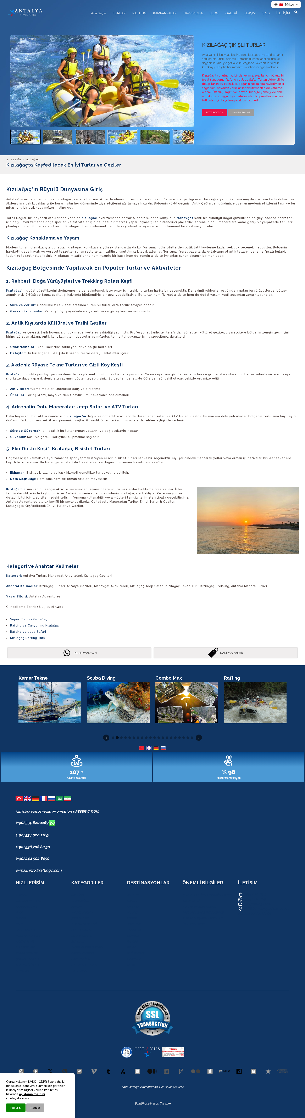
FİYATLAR (22, 970)
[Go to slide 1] (113, 737)
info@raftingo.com (257, 904)
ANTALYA (133, 895)
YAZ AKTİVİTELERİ (28, 964)
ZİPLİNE (76, 906)
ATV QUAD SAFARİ (83, 924)
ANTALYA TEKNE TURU (87, 947)
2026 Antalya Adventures (139, 1087)
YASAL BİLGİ (190, 901)
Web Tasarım (161, 1103)
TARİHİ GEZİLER (26, 953)
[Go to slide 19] (188, 737)
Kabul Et (15, 1107)
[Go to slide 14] (167, 737)
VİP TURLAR (79, 970)
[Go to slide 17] (179, 737)
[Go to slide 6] (134, 737)
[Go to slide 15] (171, 737)
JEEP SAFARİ (79, 918)
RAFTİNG (77, 895)
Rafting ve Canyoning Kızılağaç (35, 625)
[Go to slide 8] (142, 737)
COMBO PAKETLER (28, 901)
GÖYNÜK (133, 935)
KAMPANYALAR (26, 906)
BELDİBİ (132, 941)
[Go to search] (296, 12)
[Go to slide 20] (192, 737)
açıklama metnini (32, 1094)
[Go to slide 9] (146, 737)
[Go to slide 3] (121, 737)
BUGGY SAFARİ (81, 930)
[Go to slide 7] (138, 737)
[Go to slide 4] (125, 737)
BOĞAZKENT (135, 953)
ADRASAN (133, 924)
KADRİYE (133, 906)
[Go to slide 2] (117, 737)
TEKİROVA (134, 930)
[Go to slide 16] (175, 737)
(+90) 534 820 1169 (32, 822)
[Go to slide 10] (150, 737)
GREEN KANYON (82, 953)
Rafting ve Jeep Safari (28, 631)
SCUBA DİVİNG (81, 935)
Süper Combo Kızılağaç (28, 619)
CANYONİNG (80, 901)
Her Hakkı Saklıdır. (171, 1087)
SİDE (130, 970)
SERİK (131, 964)
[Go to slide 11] (154, 737)
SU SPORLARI (25, 947)
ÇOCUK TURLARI (27, 959)
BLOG (19, 912)
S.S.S (19, 924)
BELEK (131, 947)
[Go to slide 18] (183, 737)
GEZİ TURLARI (25, 930)
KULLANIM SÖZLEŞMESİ (199, 906)
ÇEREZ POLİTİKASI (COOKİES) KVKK (206, 895)
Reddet (35, 1107)
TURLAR (21, 895)
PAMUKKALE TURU (84, 964)
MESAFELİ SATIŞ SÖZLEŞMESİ (203, 912)
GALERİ (21, 918)
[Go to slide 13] (163, 737)
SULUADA (78, 941)
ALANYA (132, 912)
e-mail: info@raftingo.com (39, 870)
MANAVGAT (135, 959)
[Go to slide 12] (158, 737)
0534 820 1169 (254, 894)
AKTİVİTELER (25, 941)
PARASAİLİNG (80, 959)
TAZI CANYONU (82, 912)
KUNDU (132, 901)
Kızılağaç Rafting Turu (27, 638)
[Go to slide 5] (129, 737)
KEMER (131, 918)
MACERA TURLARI (28, 935)
